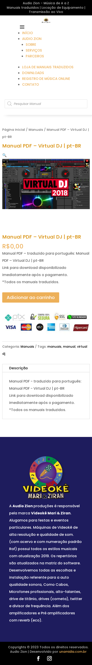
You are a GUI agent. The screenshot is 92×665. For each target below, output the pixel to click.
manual (69, 346)
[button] (4, 155)
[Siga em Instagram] (49, 658)
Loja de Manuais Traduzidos (47, 67)
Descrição (18, 368)
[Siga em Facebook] (38, 658)
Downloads (33, 73)
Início (27, 33)
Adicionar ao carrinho (31, 297)
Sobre (31, 44)
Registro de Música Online (46, 78)
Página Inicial (13, 129)
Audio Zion (32, 38)
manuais (54, 346)
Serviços (34, 50)
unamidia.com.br (73, 651)
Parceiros (35, 56)
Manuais (36, 129)
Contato (30, 84)
